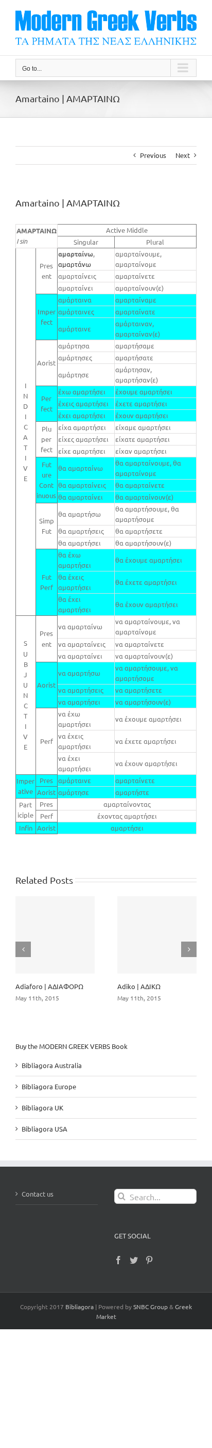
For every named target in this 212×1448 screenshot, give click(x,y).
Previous (153, 155)
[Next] (189, 949)
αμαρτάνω (74, 264)
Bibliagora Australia (52, 1065)
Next (182, 155)
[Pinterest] (149, 1260)
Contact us (38, 1193)
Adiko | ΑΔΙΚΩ (139, 986)
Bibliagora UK (42, 1107)
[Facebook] (118, 1260)
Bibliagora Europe (49, 1086)
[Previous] (23, 949)
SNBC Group (150, 1306)
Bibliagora (79, 1306)
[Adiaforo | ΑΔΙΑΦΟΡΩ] (55, 935)
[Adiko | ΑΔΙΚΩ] (157, 935)
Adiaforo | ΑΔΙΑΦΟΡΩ (49, 986)
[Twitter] (134, 1260)
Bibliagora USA (44, 1128)
